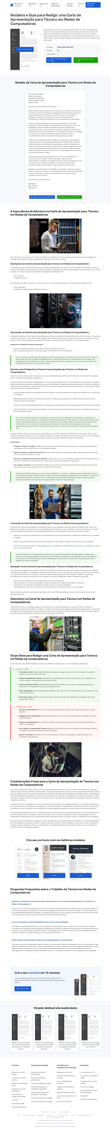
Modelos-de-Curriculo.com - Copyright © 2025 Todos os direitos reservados (55, 1126)
